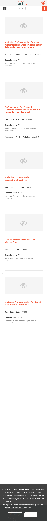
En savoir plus (15, 515)
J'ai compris (31, 515)
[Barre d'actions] (44, 8)
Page (18, 8)
